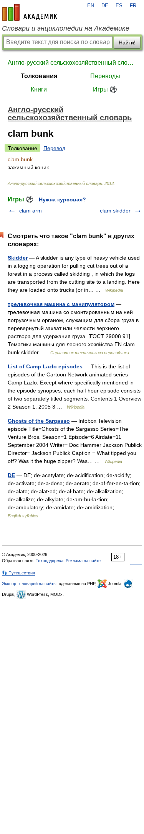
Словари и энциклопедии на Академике (65, 28)
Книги (39, 89)
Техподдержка (49, 560)
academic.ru (29, 12)
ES (119, 5)
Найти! (127, 42)
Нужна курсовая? (62, 199)
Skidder (18, 258)
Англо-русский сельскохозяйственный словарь (72, 62)
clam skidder (115, 211)
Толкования (39, 76)
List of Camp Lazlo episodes (45, 366)
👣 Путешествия (18, 573)
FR (133, 5)
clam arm (30, 211)
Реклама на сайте (83, 560)
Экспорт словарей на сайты (29, 583)
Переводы (105, 76)
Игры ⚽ (105, 89)
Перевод (54, 148)
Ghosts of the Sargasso (39, 421)
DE (104, 5)
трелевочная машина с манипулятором (61, 304)
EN (90, 5)
